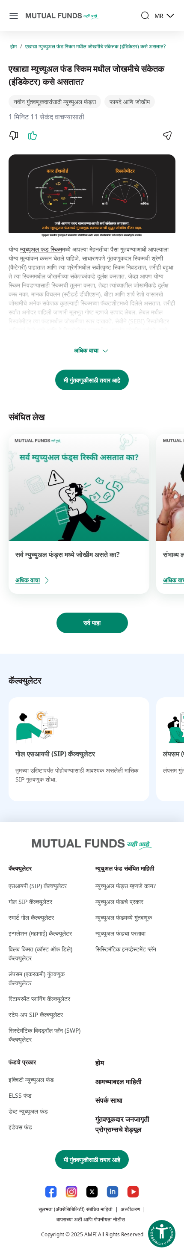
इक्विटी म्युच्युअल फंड (31, 1079)
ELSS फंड (20, 1095)
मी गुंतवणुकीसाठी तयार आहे (92, 380)
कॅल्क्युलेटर (20, 868)
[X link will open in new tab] (92, 1192)
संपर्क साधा (108, 1100)
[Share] (166, 135)
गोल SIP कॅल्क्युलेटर (30, 902)
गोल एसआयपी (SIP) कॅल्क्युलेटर (55, 753)
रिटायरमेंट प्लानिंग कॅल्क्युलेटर (39, 999)
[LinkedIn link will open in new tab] (112, 1192)
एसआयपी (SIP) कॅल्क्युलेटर (38, 886)
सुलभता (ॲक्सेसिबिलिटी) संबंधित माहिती (76, 1209)
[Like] (32, 135)
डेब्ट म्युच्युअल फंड (28, 1111)
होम (13, 46)
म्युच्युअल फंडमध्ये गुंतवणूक (123, 917)
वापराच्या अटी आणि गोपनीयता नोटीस (90, 1219)
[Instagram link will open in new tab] (71, 1192)
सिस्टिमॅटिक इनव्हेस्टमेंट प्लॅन (125, 949)
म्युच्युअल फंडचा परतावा (120, 933)
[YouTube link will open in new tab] (133, 1192)
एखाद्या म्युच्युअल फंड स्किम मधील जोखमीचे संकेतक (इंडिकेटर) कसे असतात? (95, 46)
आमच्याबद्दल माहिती (118, 1081)
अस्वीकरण (130, 1209)
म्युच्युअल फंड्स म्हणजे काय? (125, 886)
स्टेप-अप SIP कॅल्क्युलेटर (36, 1014)
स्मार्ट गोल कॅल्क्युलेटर (31, 917)
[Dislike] (14, 135)
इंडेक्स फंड (20, 1127)
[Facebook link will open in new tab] (51, 1192)
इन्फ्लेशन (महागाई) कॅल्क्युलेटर (40, 933)
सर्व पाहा (92, 623)
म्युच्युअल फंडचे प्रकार (119, 902)
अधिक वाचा (86, 350)
